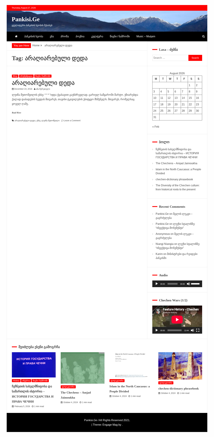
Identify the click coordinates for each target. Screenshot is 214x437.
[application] (177, 283)
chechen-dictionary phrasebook (174, 179)
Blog (15, 76)
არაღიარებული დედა (43, 82)
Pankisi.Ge (26, 19)
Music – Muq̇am (145, 36)
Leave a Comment (72, 120)
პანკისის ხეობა (33, 36)
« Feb (155, 126)
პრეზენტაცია (26, 76)
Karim (159, 254)
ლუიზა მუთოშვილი (50, 120)
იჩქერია (26, 380)
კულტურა (97, 36)
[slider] (195, 283)
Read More (16, 113)
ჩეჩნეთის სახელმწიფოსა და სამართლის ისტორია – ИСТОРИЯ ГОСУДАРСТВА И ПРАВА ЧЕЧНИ (177, 153)
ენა (52, 36)
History (16, 380)
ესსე (38, 120)
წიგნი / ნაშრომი (120, 36)
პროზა (65, 36)
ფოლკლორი (68, 387)
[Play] (156, 283)
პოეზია (80, 36)
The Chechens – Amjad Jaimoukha (176, 163)
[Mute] (188, 283)
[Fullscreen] (197, 330)
